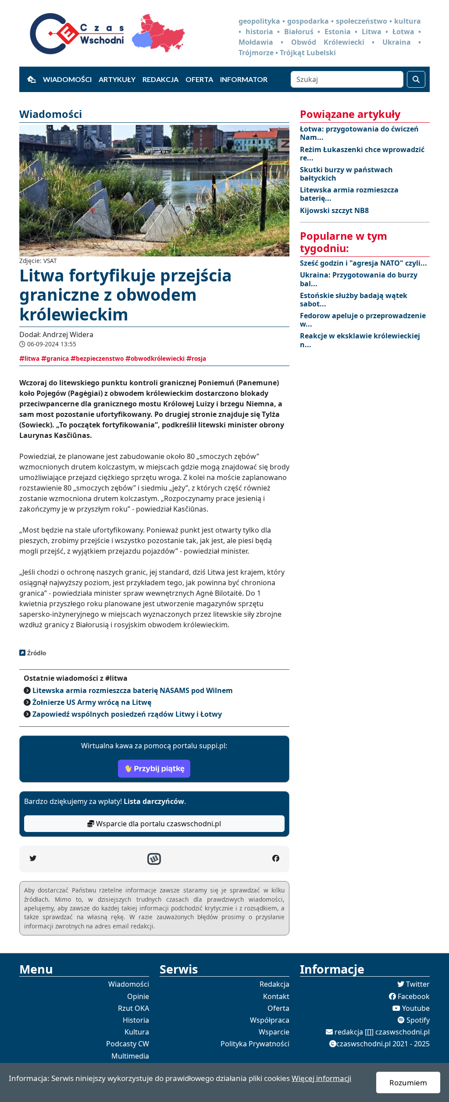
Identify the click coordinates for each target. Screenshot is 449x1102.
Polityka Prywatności (255, 1044)
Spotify (418, 1020)
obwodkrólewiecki (158, 358)
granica (57, 358)
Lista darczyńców (154, 801)
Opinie (138, 996)
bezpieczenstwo (100, 358)
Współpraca (269, 1020)
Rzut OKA (133, 1008)
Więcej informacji (321, 1078)
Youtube (416, 1008)
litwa (32, 358)
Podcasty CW (127, 1044)
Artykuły (117, 79)
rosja (199, 358)
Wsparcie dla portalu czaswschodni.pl (157, 823)
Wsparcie (274, 1032)
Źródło (35, 653)
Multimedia (130, 1056)
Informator (243, 79)
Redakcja (160, 79)
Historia (136, 1020)
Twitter (418, 984)
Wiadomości (67, 79)
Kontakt (276, 996)
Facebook (414, 996)
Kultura (137, 1032)
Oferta (199, 79)
